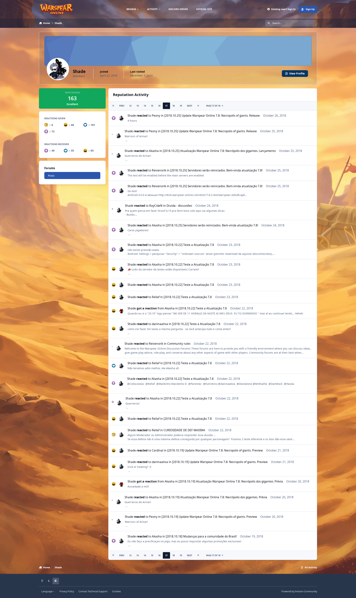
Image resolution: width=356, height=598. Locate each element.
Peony (156, 116)
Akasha (154, 151)
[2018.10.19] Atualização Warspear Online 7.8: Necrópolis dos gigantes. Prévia (231, 481)
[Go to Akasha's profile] (121, 310)
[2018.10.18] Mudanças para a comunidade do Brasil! (201, 536)
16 (159, 105)
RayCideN (155, 206)
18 (173, 105)
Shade (132, 116)
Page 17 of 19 (213, 105)
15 (152, 105)
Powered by (299, 591)
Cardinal (157, 450)
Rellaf (155, 297)
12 (130, 105)
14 (145, 105)
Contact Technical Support (93, 591)
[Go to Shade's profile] (121, 118)
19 (181, 105)
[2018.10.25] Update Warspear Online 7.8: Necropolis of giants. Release (212, 116)
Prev (121, 105)
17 (166, 105)
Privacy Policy (67, 591)
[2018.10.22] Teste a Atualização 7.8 (190, 245)
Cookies (116, 591)
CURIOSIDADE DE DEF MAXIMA (184, 430)
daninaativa (160, 324)
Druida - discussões (179, 206)
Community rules (178, 344)
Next (189, 105)
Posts (51, 175)
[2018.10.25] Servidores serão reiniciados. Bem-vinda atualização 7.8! (216, 170)
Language (47, 591)
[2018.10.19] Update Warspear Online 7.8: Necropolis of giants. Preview (215, 450)
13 (137, 105)
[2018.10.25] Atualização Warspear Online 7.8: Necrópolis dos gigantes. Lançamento (219, 151)
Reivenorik (159, 170)
